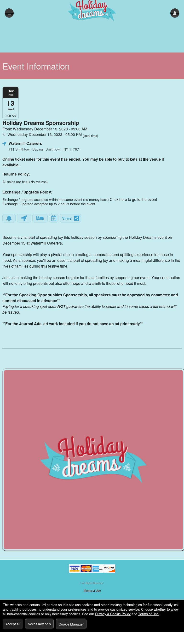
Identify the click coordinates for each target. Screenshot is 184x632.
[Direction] (24, 218)
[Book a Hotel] (40, 218)
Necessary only (39, 623)
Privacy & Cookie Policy (113, 613)
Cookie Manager (71, 624)
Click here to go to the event (133, 199)
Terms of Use (92, 590)
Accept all (13, 623)
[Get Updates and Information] (9, 218)
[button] (174, 13)
